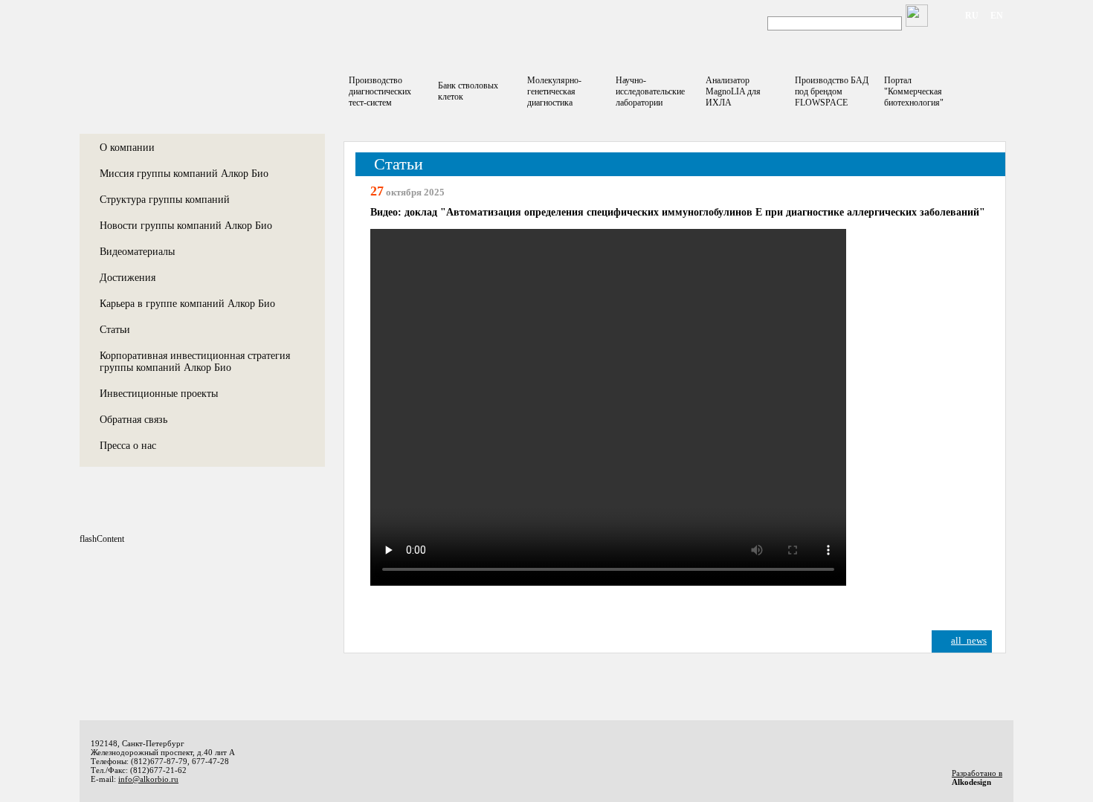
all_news (969, 640)
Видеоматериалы (137, 251)
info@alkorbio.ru (148, 778)
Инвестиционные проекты (159, 393)
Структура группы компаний (165, 199)
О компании (127, 147)
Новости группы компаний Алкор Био (186, 225)
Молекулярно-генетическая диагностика (554, 91)
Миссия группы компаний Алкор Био (184, 173)
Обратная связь (133, 419)
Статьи (115, 329)
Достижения (127, 277)
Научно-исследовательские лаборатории (650, 91)
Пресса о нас (128, 445)
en (996, 15)
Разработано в (977, 773)
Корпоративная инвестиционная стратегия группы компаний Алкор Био (195, 361)
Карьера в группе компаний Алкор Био (187, 303)
